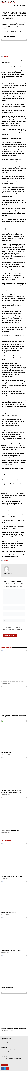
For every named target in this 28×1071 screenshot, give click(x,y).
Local (16, 5)
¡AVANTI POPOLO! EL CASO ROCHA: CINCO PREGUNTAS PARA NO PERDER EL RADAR (11, 791)
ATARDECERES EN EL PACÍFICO (8, 912)
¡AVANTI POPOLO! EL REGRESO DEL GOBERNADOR (13, 681)
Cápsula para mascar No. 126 (8, 987)
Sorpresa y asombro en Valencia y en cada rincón (13, 1028)
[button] (5, 37)
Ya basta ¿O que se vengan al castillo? (10, 830)
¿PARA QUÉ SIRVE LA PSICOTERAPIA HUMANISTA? (13, 716)
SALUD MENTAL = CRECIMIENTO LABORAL (11, 950)
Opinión (22, 5)
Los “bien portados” (6, 752)
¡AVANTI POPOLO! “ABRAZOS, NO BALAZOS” (12, 876)
